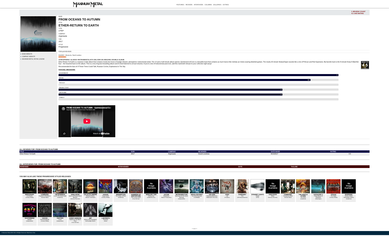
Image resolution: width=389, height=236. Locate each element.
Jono (227, 194)
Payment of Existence (45, 196)
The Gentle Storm (303, 195)
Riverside (348, 194)
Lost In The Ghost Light (60, 196)
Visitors (60, 218)
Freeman (105, 219)
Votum (166, 194)
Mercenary (29, 194)
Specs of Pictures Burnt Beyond (75, 196)
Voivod (105, 194)
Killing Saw (151, 196)
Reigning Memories (212, 196)
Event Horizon (75, 218)
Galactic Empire (90, 194)
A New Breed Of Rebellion (318, 196)
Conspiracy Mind (288, 196)
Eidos (272, 196)
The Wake (333, 196)
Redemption (121, 194)
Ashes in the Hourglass (90, 219)
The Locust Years (136, 197)
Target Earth (105, 196)
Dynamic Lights (257, 194)
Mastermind (29, 218)
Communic (45, 194)
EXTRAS (226, 4)
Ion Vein (212, 194)
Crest (60, 219)
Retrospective (182, 194)
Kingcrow (273, 194)
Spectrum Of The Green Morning (181, 196)
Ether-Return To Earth (27, 154)
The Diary (303, 197)
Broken (30, 219)
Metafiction (166, 196)
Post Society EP (44, 219)
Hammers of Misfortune (136, 195)
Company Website (28, 56)
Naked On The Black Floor (75, 220)
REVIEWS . (190, 4)
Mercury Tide (151, 194)
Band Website (27, 54)
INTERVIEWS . (199, 4)
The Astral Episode (197, 196)
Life (227, 196)
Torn (242, 196)
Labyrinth (106, 218)
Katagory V (318, 194)
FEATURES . (180, 4)
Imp (90, 218)
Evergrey (242, 194)
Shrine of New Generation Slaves (349, 196)
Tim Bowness (60, 194)
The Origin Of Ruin (121, 196)
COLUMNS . (209, 4)
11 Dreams (30, 196)
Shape (257, 196)
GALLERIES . (217, 4)
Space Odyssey (197, 194)
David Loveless (76, 55)
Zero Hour (75, 194)
